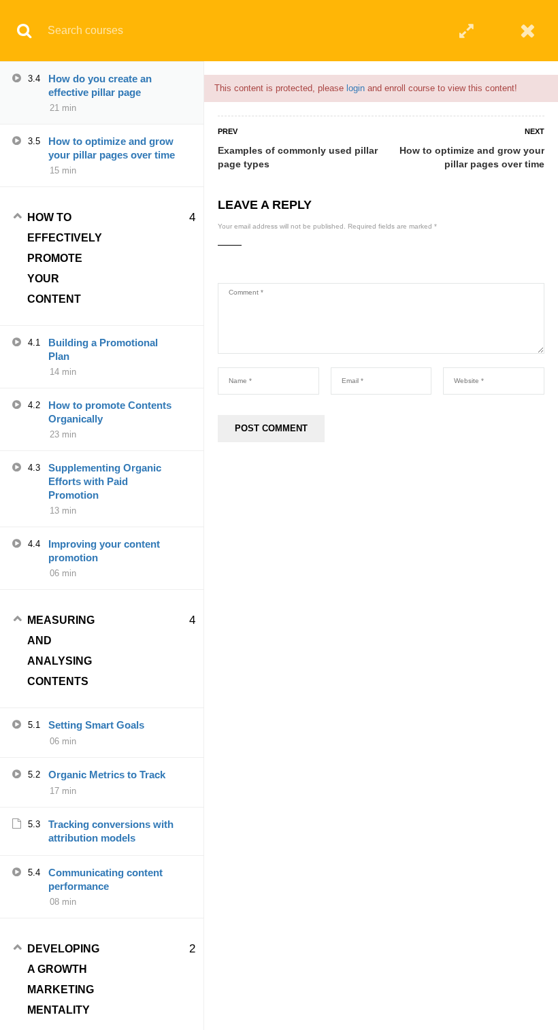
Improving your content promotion (104, 550)
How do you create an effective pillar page (100, 85)
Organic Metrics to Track (106, 774)
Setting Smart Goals (96, 725)
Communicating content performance (105, 879)
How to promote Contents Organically (109, 412)
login (355, 88)
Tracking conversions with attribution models (111, 831)
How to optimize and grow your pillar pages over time (471, 157)
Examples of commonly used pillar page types (298, 157)
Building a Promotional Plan (103, 349)
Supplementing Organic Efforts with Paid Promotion (104, 481)
